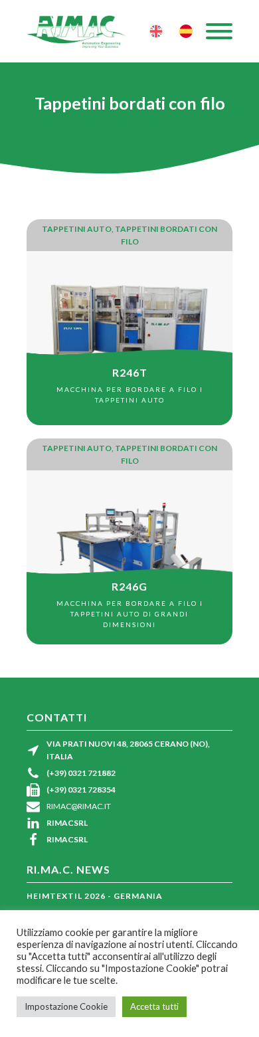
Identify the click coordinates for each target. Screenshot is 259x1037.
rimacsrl (67, 823)
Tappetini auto (77, 229)
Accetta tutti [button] (154, 1006)
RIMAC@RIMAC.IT (78, 806)
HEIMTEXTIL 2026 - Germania (95, 896)
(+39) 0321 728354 (81, 790)
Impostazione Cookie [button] (66, 1006)
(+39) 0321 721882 (81, 773)
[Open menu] (219, 31)
